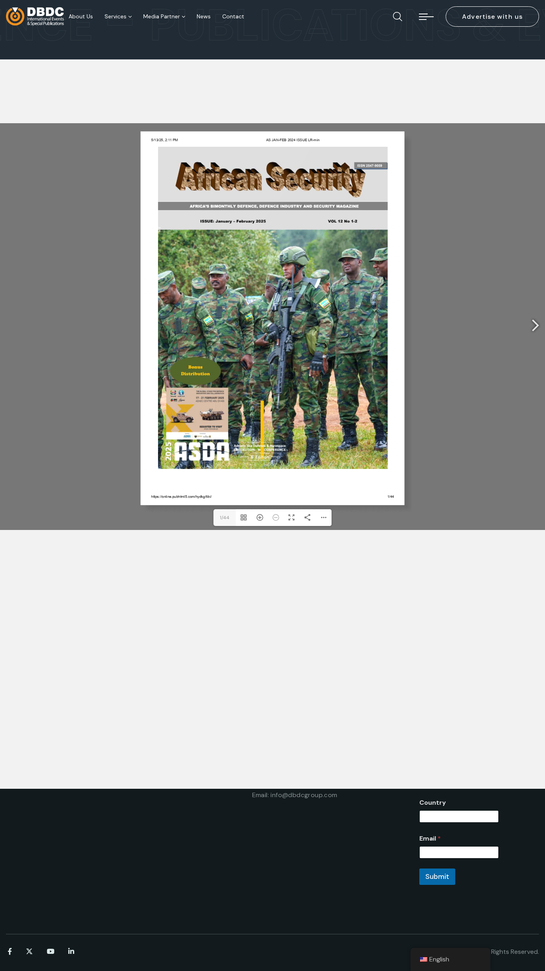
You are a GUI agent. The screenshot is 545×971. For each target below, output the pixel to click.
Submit (437, 876)
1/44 (224, 517)
